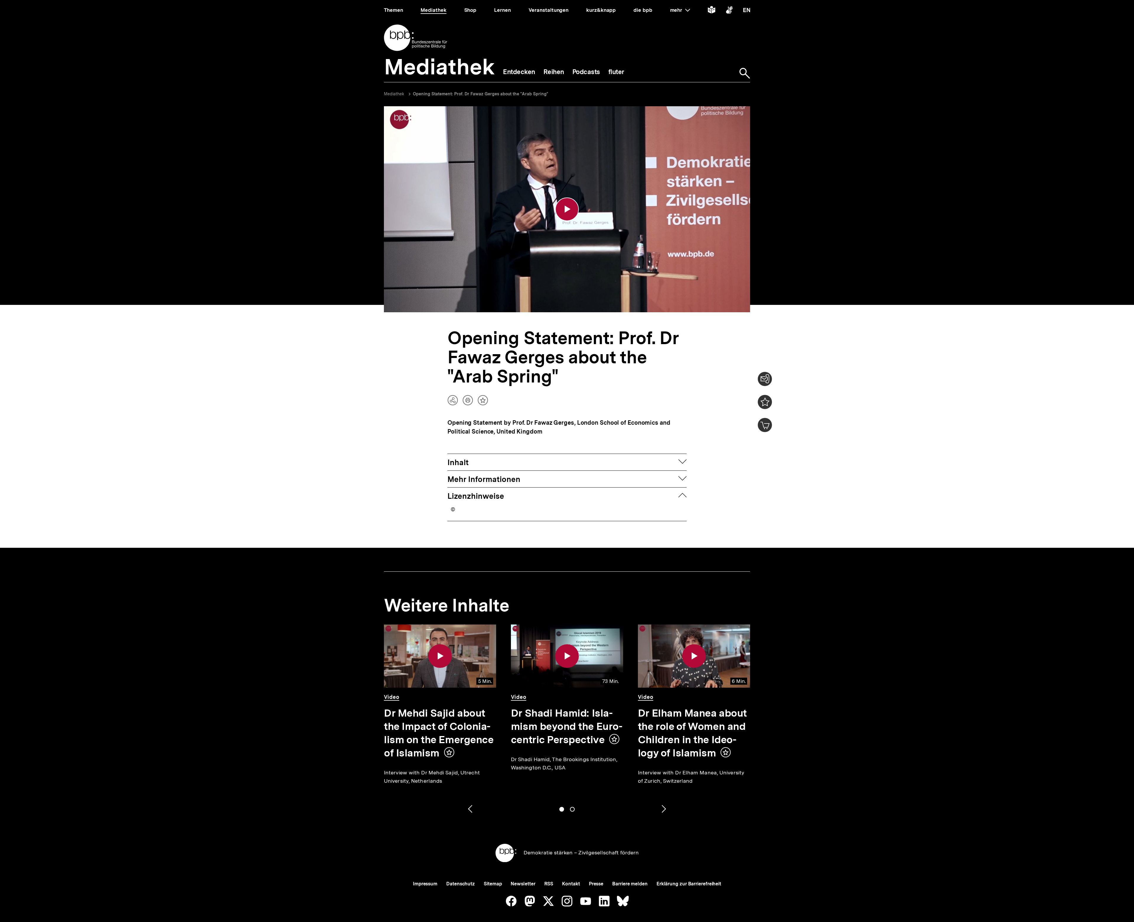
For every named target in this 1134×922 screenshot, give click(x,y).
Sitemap (493, 884)
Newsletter (523, 884)
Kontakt (571, 884)
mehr (680, 10)
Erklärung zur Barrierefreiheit (688, 884)
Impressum (425, 884)
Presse (596, 884)
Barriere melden (630, 884)
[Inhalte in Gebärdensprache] (729, 11)
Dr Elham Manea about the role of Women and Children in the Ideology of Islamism (692, 733)
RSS (548, 884)
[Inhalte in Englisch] (746, 11)
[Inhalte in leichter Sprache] (711, 11)
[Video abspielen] (567, 209)
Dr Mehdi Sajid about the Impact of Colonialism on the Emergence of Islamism (438, 733)
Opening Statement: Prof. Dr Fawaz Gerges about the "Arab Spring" (480, 93)
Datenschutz (460, 884)
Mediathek (394, 93)
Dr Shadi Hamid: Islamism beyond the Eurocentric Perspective (567, 726)
